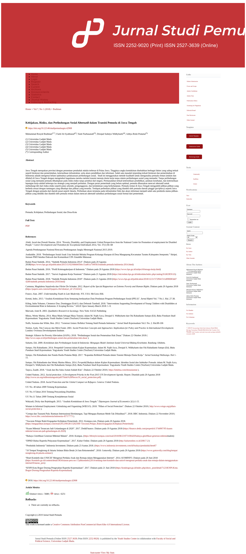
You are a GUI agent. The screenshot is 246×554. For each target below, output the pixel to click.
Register (36, 82)
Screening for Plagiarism (194, 105)
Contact (35, 97)
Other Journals (190, 258)
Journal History (39, 100)
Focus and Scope (191, 86)
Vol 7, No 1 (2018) (42, 109)
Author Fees (190, 96)
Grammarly (196, 174)
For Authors (189, 314)
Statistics (36, 94)
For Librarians (190, 317)
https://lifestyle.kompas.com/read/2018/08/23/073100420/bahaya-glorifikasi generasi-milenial (125, 436)
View (187, 195)
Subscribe (189, 199)
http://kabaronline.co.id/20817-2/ (134, 441)
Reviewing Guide (194, 157)
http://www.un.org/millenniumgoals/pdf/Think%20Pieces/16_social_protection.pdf (63, 377)
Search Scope (190, 235)
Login (34, 79)
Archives (36, 89)
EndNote (195, 179)
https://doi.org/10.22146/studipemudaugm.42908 (50, 128)
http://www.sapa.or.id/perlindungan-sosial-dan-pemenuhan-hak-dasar (56, 338)
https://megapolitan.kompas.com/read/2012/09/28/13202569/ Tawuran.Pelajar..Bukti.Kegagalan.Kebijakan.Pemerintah (79, 423)
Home (34, 74)
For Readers (189, 310)
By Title (188, 255)
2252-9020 (93, 538)
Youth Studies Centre (127, 538)
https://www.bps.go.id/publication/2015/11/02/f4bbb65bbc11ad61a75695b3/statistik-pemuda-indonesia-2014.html (82, 264)
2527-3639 (72, 538)
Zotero (195, 184)
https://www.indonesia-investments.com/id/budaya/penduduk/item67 (125, 445)
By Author (189, 251)
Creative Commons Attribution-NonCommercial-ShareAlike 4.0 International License (90, 524)
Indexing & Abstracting (43, 102)
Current (35, 87)
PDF (27, 226)
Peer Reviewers (191, 115)
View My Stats (107, 552)
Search (35, 84)
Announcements (40, 92)
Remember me (194, 219)
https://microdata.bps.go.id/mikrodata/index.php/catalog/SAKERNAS (144, 274)
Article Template (194, 136)
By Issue (188, 248)
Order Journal (190, 120)
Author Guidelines (192, 91)
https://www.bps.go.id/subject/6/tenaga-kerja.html (138, 269)
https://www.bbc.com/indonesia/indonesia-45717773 (49, 416)
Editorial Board (191, 110)
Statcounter (95, 552)
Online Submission (192, 81)
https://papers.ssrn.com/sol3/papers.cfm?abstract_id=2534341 (53, 289)
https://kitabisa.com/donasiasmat (123, 370)
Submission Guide (194, 146)
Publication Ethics (192, 101)
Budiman (57, 109)
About (34, 76)
